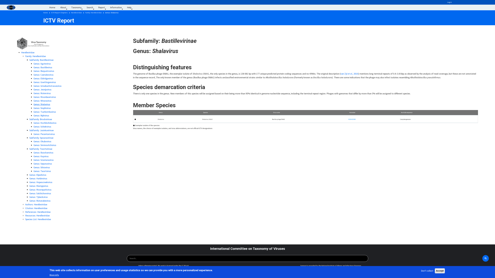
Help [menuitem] (130, 8)
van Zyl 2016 (349, 73)
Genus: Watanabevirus (40, 200)
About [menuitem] (64, 8)
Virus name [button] (276, 112)
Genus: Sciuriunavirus (44, 159)
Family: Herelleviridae (35, 56)
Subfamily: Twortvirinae (40, 148)
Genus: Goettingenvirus (45, 82)
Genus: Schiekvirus (42, 126)
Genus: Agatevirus (42, 63)
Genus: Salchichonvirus (40, 193)
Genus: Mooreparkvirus (40, 189)
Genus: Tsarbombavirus (45, 111)
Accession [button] (352, 112)
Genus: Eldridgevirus (43, 78)
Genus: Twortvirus (42, 171)
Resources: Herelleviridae (37, 215)
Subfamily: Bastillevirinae (41, 59)
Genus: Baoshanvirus (43, 152)
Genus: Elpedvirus (37, 174)
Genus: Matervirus (42, 93)
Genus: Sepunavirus (43, 163)
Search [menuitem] (91, 8)
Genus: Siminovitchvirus (45, 145)
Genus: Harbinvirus (38, 178)
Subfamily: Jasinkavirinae (41, 130)
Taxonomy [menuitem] (77, 8)
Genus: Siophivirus (42, 108)
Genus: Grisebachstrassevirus (47, 85)
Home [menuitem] (52, 7)
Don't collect (427, 270)
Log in (449, 2)
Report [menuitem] (103, 8)
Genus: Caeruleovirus (43, 74)
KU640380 (352, 119)
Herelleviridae (27, 52)
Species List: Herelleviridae (38, 219)
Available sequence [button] (406, 112)
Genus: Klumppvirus (38, 185)
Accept (440, 271)
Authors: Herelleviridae (36, 204)
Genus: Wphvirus (41, 115)
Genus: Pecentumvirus (44, 134)
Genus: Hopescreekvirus (40, 182)
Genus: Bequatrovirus (44, 71)
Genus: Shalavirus (42, 104)
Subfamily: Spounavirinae (41, 137)
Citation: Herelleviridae (36, 208)
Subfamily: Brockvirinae (40, 119)
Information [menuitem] (117, 8)
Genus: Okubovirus (42, 141)
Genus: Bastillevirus (43, 67)
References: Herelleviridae (38, 211)
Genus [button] (161, 112)
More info (54, 274)
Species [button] (205, 112)
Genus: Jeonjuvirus (42, 89)
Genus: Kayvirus (41, 156)
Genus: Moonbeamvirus (45, 96)
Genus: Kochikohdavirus (45, 122)
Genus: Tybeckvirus (38, 197)
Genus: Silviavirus (42, 167)
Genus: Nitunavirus (42, 100)
